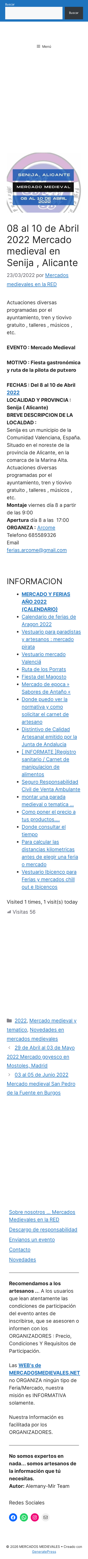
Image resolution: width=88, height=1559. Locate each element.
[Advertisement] (44, 106)
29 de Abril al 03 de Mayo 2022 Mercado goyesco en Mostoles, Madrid (41, 1057)
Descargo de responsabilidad (43, 1229)
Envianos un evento (32, 1239)
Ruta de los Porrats (44, 669)
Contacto (19, 1249)
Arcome (46, 528)
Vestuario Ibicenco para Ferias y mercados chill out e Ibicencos (49, 879)
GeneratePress (44, 1551)
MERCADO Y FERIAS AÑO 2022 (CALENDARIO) (46, 601)
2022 (13, 392)
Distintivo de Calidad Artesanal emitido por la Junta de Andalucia (49, 736)
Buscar (10, 4)
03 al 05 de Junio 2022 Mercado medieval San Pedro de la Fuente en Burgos (41, 1084)
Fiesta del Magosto (44, 677)
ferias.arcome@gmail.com (37, 550)
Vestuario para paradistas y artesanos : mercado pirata (51, 639)
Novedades (22, 1259)
